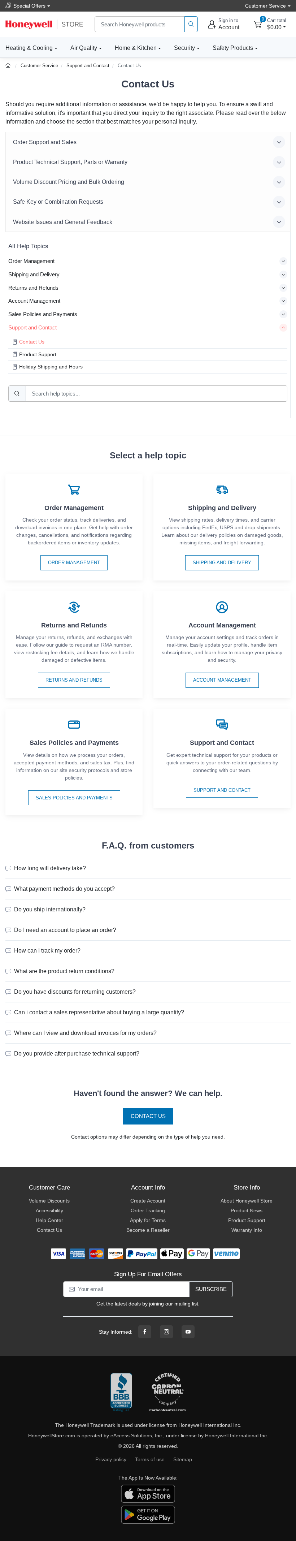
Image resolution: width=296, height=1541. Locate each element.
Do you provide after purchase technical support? (76, 1053)
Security (184, 48)
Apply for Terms (148, 1220)
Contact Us (129, 65)
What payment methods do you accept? (64, 889)
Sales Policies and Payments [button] (42, 314)
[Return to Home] (8, 65)
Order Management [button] (31, 261)
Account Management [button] (34, 301)
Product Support (246, 1220)
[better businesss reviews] (121, 1393)
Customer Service (39, 65)
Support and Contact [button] (32, 327)
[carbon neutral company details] (167, 1393)
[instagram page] (166, 1331)
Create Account (147, 1201)
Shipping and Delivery (222, 562)
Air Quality (83, 48)
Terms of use (150, 1459)
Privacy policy (110, 1459)
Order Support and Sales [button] (45, 142)
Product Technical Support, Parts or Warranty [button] (70, 162)
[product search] (191, 24)
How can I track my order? (47, 951)
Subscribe (211, 1289)
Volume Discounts (49, 1201)
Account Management (222, 680)
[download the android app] (148, 1514)
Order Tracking (148, 1210)
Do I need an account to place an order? (65, 930)
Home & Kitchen (136, 48)
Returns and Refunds (74, 680)
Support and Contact (87, 65)
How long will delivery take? (50, 868)
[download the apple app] (148, 1493)
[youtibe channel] (188, 1331)
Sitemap (182, 1459)
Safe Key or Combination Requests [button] (58, 202)
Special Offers (29, 6)
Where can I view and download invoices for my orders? (85, 1033)
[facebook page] (144, 1331)
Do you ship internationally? (50, 909)
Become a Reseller (148, 1230)
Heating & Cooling (29, 48)
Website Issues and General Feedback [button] (62, 222)
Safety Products (233, 48)
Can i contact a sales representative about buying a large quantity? (99, 1012)
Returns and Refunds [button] (33, 288)
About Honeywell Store (247, 1201)
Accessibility (49, 1210)
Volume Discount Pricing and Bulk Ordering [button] (68, 182)
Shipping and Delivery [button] (34, 274)
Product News (246, 1210)
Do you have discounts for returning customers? (75, 992)
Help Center (49, 1220)
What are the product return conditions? (64, 971)
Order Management (74, 562)
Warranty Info (246, 1230)
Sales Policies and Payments (74, 797)
